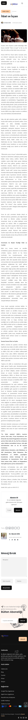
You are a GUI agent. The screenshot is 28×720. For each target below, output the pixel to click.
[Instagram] (26, 717)
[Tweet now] (21, 717)
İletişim (3, 681)
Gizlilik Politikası (5, 700)
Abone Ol (18, 510)
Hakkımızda (4, 669)
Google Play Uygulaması (7, 691)
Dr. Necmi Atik (14, 534)
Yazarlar (3, 675)
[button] (4, 3)
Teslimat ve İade (5, 704)
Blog (2, 672)
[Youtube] (23, 717)
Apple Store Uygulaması (7, 694)
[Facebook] (18, 717)
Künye (2, 678)
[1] (2, 479)
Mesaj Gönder (6, 587)
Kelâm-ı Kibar (6, 11)
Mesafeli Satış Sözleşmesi (8, 697)
